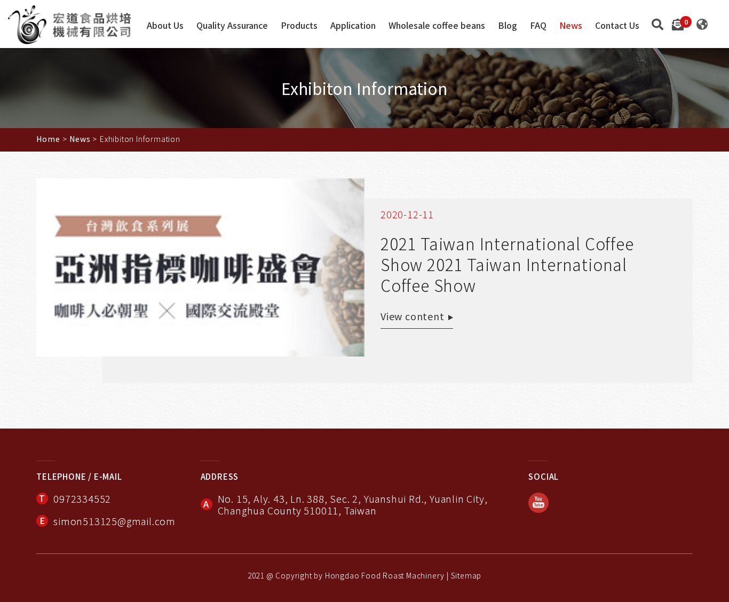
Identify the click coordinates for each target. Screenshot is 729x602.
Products (299, 26)
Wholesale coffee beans (437, 26)
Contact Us (617, 26)
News (570, 26)
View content (413, 316)
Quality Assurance (232, 26)
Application (353, 26)
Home (48, 138)
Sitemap (466, 575)
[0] (678, 23)
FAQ (538, 26)
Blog (507, 26)
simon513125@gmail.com (114, 521)
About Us (165, 26)
